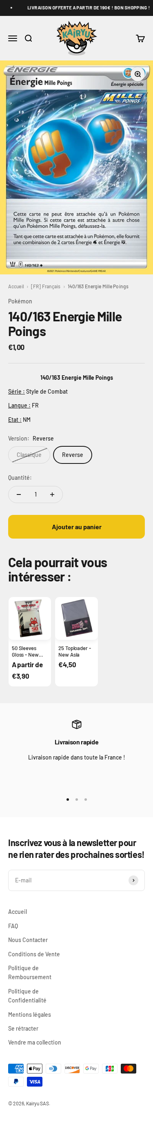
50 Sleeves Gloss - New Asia (25, 655)
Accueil (16, 286)
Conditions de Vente (34, 954)
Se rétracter (23, 1028)
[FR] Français (46, 286)
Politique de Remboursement (29, 972)
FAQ (13, 925)
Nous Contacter (28, 939)
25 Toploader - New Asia (74, 651)
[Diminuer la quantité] (19, 494)
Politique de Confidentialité (27, 996)
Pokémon (20, 301)
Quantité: (20, 477)
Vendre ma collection (34, 1042)
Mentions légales (29, 1014)
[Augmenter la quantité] (52, 494)
